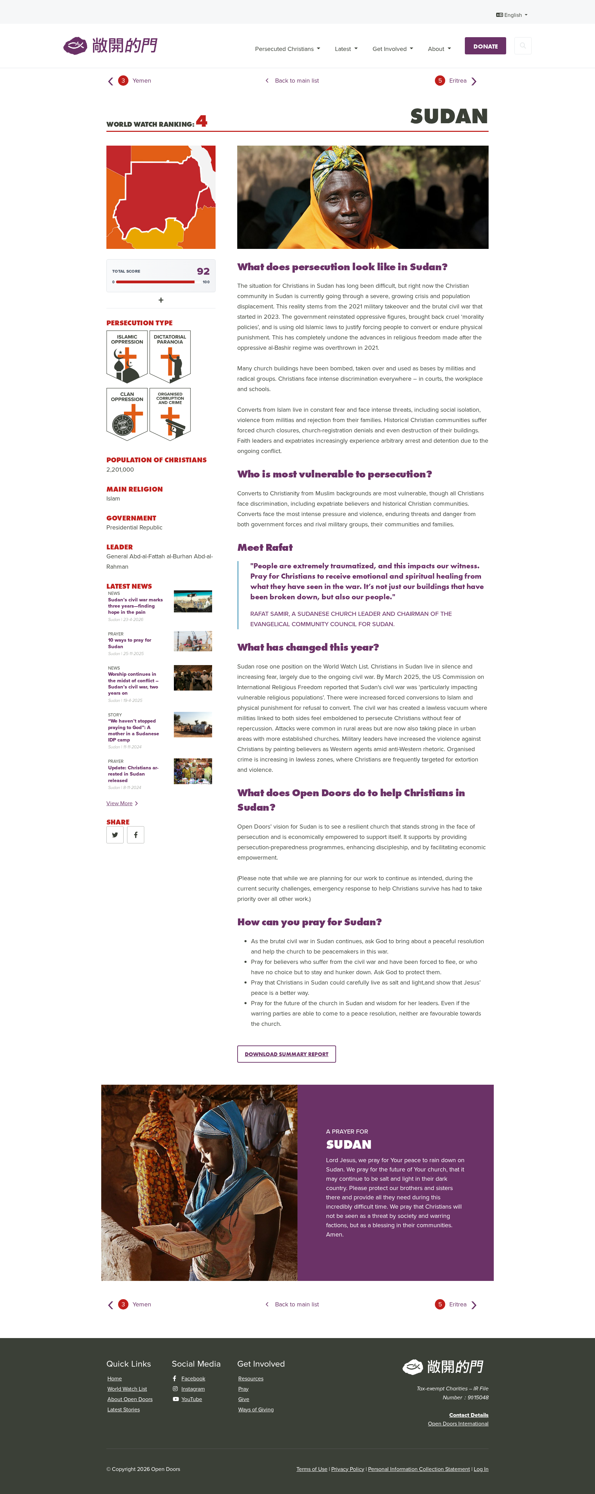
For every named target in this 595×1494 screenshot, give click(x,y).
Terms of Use (311, 1469)
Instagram (193, 1388)
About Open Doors (130, 1399)
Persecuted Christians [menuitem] (285, 48)
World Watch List (127, 1388)
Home (114, 1378)
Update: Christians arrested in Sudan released (133, 774)
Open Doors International (458, 1423)
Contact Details (469, 1415)
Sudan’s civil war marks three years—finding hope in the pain (135, 606)
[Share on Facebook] (135, 834)
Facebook (193, 1378)
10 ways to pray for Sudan (129, 643)
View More (119, 803)
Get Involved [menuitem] (390, 48)
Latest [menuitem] (344, 48)
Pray (243, 1388)
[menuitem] (512, 15)
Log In (481, 1469)
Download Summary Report (286, 1054)
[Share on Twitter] (115, 834)
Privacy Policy (347, 1469)
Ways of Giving (256, 1409)
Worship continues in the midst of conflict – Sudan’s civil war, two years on (133, 683)
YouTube (191, 1399)
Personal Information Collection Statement (419, 1469)
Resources (250, 1378)
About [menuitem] (437, 48)
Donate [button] (485, 46)
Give (243, 1399)
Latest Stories (123, 1409)
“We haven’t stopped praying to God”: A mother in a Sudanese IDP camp (133, 730)
